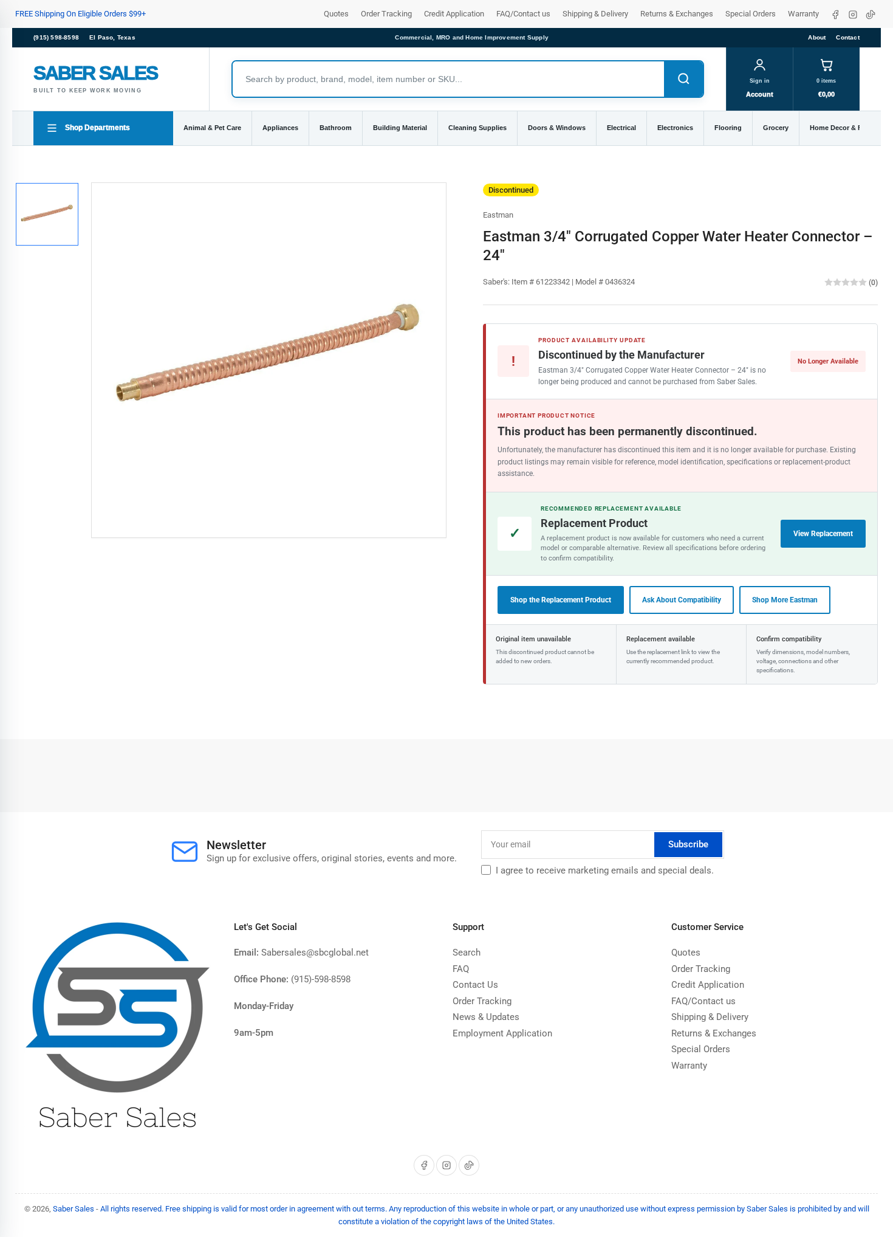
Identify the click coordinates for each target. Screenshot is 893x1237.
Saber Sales (73, 1208)
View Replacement (823, 533)
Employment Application (502, 1033)
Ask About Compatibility (681, 600)
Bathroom (336, 127)
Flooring (728, 127)
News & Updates (486, 1016)
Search (467, 952)
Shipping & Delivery (595, 13)
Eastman (498, 214)
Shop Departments (97, 127)
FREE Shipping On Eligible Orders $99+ (80, 13)
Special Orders (750, 13)
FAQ (461, 968)
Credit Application (454, 13)
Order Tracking (386, 13)
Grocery (776, 127)
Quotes (336, 13)
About (817, 37)
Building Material (400, 127)
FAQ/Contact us (523, 13)
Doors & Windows (557, 127)
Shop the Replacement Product (560, 600)
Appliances (280, 127)
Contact (847, 37)
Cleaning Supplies (477, 127)
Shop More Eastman (785, 600)
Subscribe (688, 844)
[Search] (683, 79)
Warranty (803, 13)
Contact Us (475, 984)
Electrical (621, 127)
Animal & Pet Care (212, 127)
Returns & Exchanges (676, 13)
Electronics (675, 127)
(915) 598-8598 (56, 37)
